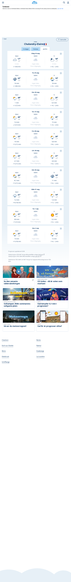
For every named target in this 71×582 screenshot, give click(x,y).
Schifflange (6, 362)
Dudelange (40, 351)
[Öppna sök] (64, 2)
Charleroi (5, 340)
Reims (38, 340)
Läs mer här (60, 8)
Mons (4, 351)
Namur (38, 346)
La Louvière (40, 357)
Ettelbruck (5, 357)
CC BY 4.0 (40, 254)
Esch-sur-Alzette (7, 346)
